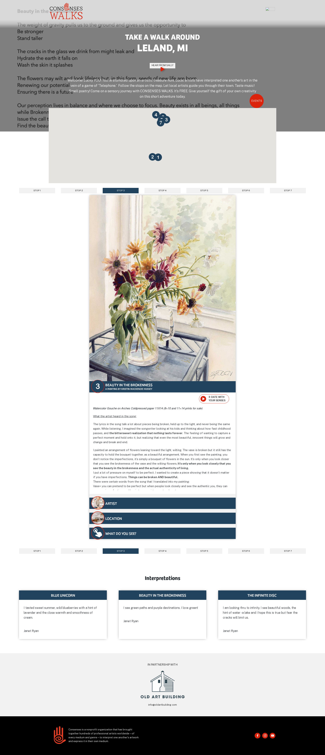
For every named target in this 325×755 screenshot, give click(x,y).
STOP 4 (162, 190)
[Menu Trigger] (270, 12)
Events (256, 100)
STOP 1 (37, 190)
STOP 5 (204, 190)
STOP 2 (79, 190)
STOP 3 (121, 190)
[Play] (203, 399)
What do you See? (120, 533)
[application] (204, 399)
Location (113, 518)
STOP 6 (246, 190)
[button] (161, 160)
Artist (111, 503)
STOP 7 (288, 190)
